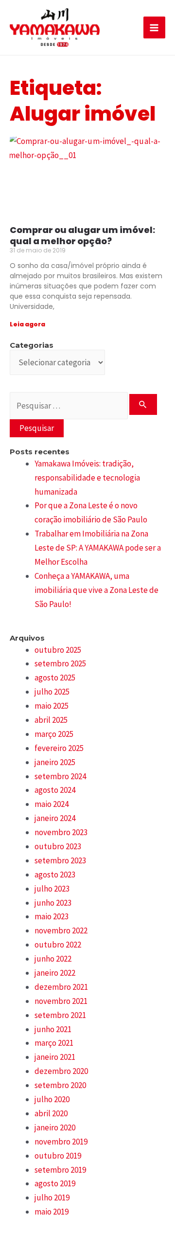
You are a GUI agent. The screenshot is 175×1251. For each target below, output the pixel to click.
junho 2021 (53, 1029)
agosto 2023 (55, 874)
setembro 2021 (60, 1015)
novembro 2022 (61, 930)
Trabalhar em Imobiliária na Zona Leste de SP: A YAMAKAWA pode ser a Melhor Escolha (98, 547)
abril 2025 (51, 720)
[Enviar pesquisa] (143, 404)
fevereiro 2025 (59, 748)
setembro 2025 (60, 663)
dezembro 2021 (61, 987)
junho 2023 (53, 902)
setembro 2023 (60, 860)
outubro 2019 (58, 1155)
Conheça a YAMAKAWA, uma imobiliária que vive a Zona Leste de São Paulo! (96, 590)
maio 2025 (52, 705)
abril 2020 (51, 1113)
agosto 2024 (55, 790)
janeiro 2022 (55, 972)
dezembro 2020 (61, 1071)
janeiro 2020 (55, 1127)
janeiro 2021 (55, 1057)
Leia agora (27, 324)
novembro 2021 (61, 1001)
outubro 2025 (58, 649)
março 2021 (54, 1042)
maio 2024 (52, 804)
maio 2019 (52, 1211)
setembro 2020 (60, 1085)
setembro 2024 (60, 776)
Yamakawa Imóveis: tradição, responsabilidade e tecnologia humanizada (87, 477)
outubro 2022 (58, 944)
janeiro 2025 (55, 762)
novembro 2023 (61, 832)
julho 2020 (52, 1099)
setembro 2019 (60, 1169)
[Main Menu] (154, 28)
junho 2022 (53, 958)
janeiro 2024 (55, 818)
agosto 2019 (55, 1183)
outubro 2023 (58, 846)
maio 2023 (52, 916)
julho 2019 (52, 1197)
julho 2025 (52, 691)
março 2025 (54, 734)
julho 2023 (52, 888)
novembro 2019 (61, 1141)
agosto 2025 (55, 677)
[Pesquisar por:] (83, 405)
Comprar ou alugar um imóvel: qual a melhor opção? (82, 235)
